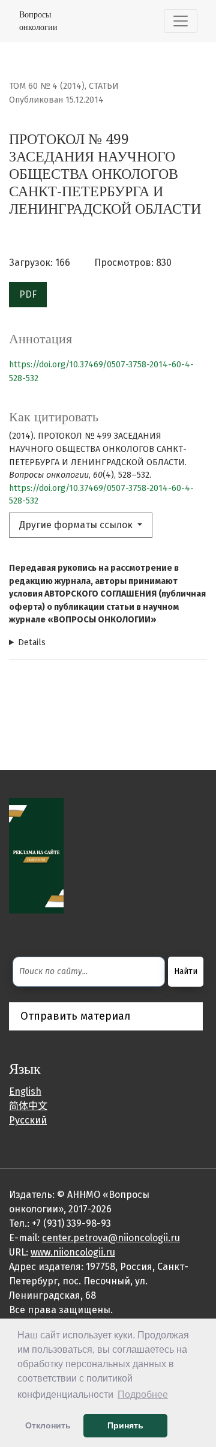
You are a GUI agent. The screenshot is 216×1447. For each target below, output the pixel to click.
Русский (28, 1120)
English (25, 1091)
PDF (28, 294)
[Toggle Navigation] (180, 21)
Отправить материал (75, 1016)
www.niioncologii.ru (73, 1252)
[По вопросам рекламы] (36, 855)
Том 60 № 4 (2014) (47, 86)
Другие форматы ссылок (77, 525)
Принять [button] (125, 1425)
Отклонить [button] (48, 1425)
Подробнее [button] (143, 1394)
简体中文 (28, 1106)
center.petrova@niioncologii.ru (111, 1238)
